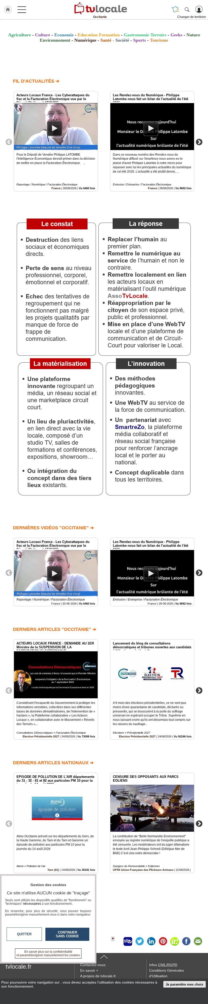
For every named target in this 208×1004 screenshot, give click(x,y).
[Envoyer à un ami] (198, 941)
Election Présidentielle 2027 (41, 736)
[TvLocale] (99, 8)
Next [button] (199, 141)
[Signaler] (116, 941)
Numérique (85, 40)
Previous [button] (9, 141)
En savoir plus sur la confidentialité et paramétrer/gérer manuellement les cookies (48, 953)
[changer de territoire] (175, 9)
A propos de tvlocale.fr (98, 976)
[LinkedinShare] (151, 941)
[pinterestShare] (163, 941)
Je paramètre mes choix (184, 984)
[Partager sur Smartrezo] (128, 941)
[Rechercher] (187, 9)
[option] (56, 141)
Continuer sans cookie (67, 934)
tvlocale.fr (18, 966)
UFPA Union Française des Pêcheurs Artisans (143, 869)
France (56, 188)
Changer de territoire (191, 17)
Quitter (24, 934)
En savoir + (89, 970)
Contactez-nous (93, 965)
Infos (163, 965)
